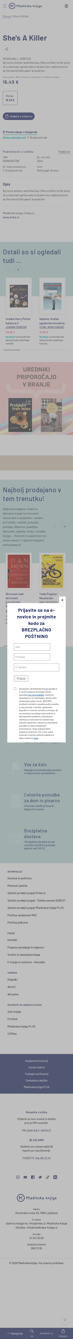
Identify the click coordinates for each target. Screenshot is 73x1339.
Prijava (21, 678)
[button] (62, 600)
